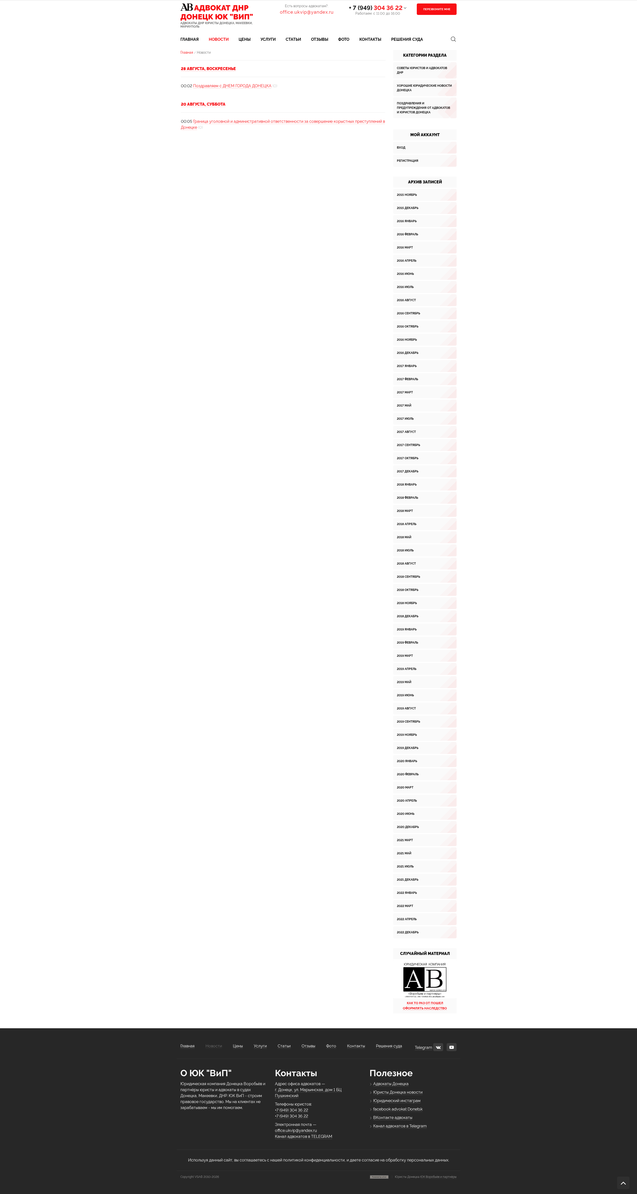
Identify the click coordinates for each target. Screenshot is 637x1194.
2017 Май (404, 405)
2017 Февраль (407, 379)
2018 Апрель (406, 524)
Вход (401, 147)
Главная (186, 52)
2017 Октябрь (407, 458)
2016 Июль (405, 287)
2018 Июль (405, 550)
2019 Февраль (407, 642)
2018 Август (406, 563)
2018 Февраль (407, 497)
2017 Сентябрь (408, 445)
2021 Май (404, 853)
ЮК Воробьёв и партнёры (438, 1177)
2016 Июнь (405, 274)
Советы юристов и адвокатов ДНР (422, 70)
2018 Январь (407, 484)
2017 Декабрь (407, 471)
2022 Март (405, 906)
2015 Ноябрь (407, 195)
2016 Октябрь (407, 326)
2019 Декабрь (407, 748)
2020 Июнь (405, 814)
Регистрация (407, 161)
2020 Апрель (407, 800)
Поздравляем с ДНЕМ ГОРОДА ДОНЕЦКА (232, 85)
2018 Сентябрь (408, 576)
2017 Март (405, 392)
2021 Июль (405, 866)
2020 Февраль (408, 774)
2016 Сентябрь (408, 313)
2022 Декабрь (408, 932)
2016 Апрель (406, 260)
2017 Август (406, 432)
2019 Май (404, 682)
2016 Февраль (407, 234)
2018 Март (405, 511)
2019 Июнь (405, 695)
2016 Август (406, 300)
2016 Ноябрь (407, 339)
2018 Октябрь (407, 590)
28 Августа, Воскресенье (208, 68)
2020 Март (405, 787)
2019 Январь (407, 629)
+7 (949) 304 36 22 (291, 1110)
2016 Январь (407, 221)
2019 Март (405, 656)
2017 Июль (405, 418)
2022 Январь (407, 893)
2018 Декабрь (407, 616)
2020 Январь (407, 761)
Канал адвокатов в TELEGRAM (303, 1136)
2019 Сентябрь (408, 721)
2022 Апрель (407, 919)
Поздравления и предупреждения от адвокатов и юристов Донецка (423, 108)
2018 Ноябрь (407, 603)
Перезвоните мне (436, 9)
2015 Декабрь (407, 208)
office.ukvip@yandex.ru (307, 12)
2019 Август (406, 708)
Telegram (423, 1047)
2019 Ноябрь (407, 735)
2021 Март (405, 840)
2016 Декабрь (407, 353)
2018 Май (404, 537)
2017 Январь (407, 366)
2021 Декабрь (407, 879)
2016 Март (405, 247)
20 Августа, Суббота (203, 104)
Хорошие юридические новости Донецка (424, 88)
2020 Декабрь (408, 827)
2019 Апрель (406, 669)
